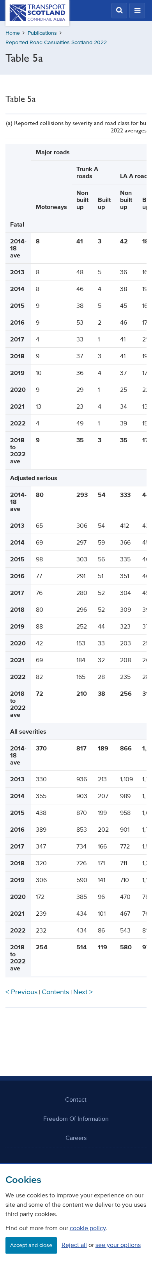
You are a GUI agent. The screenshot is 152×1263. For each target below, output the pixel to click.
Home (12, 33)
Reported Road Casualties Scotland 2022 (56, 42)
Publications (42, 33)
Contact (76, 1099)
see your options (118, 1244)
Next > (83, 992)
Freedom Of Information (76, 1118)
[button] (119, 10)
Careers (76, 1137)
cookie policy (88, 1227)
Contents (55, 992)
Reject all (74, 1244)
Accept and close (31, 1245)
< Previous (21, 992)
